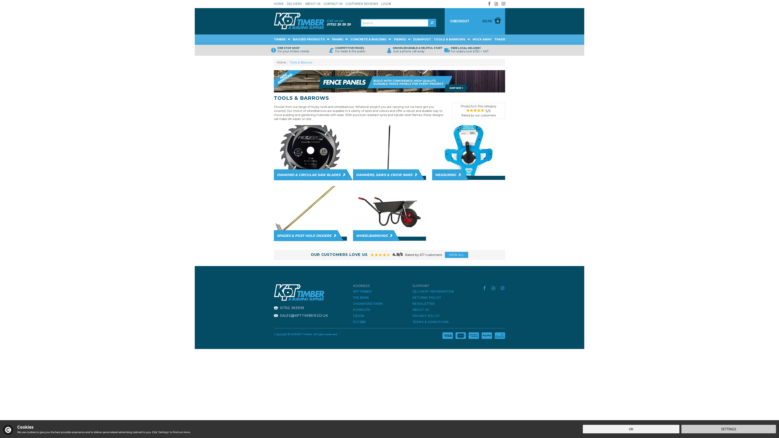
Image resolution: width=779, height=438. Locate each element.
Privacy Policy (426, 316)
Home (279, 4)
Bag (490, 21)
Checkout (459, 21)
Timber (280, 39)
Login (386, 4)
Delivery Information (433, 291)
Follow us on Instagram (503, 3)
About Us (420, 310)
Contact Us (333, 4)
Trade (499, 39)
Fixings (400, 39)
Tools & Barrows (449, 39)
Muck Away (482, 39)
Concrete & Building (368, 39)
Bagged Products (309, 39)
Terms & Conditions (430, 322)
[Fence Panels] (389, 81)
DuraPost (422, 39)
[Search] (432, 23)
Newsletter (423, 304)
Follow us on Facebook (489, 3)
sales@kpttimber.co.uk (304, 316)
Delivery (294, 4)
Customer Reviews (362, 4)
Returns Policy (426, 298)
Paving (337, 39)
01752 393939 (292, 308)
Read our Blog (496, 3)
